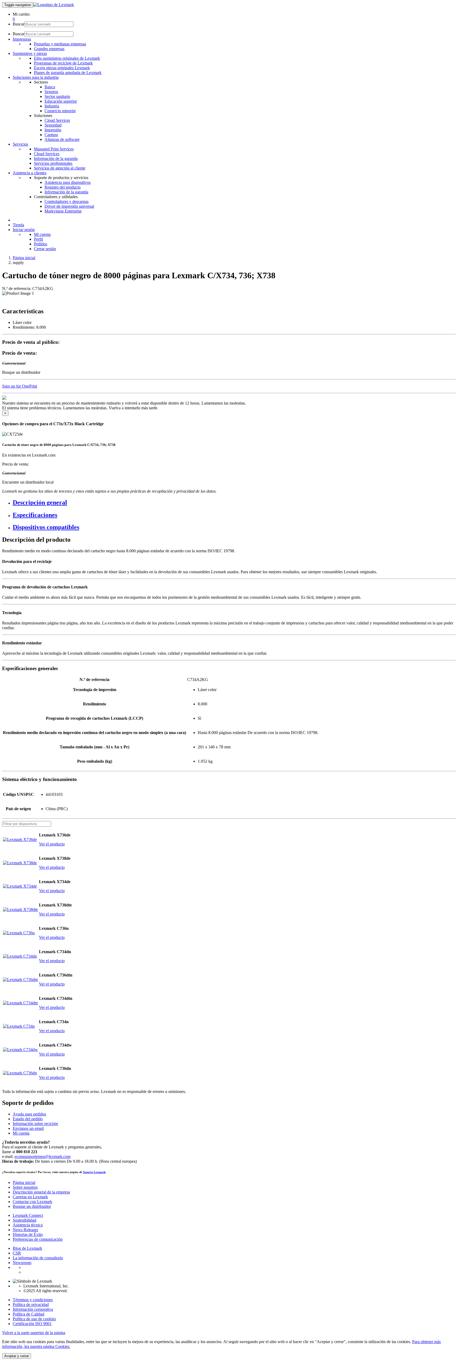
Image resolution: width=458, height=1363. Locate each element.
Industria (52, 106)
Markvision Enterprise (63, 211)
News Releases (25, 1229)
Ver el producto (52, 844)
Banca (50, 87)
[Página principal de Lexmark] (53, 4)
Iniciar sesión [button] (24, 229)
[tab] (234, 502)
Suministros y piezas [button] (30, 53)
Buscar (18, 24)
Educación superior (61, 101)
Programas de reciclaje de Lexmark (63, 63)
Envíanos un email (28, 1128)
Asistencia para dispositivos (68, 182)
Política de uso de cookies (34, 1319)
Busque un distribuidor (32, 1206)
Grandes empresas (49, 48)
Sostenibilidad (24, 1220)
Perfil (38, 239)
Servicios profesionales (53, 163)
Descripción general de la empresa (41, 1192)
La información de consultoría (38, 1258)
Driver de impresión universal (69, 206)
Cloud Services (57, 120)
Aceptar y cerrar (16, 1356)
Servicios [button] (20, 144)
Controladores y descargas (67, 201)
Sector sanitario (57, 96)
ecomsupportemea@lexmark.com (43, 1156)
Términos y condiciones (33, 1299)
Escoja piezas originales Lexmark (62, 68)
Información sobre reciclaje (35, 1123)
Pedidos (40, 244)
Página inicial (24, 257)
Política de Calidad (28, 1314)
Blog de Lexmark (27, 1248)
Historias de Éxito (28, 1234)
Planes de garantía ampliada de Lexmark (68, 72)
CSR (17, 1253)
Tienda (18, 225)
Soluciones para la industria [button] (36, 77)
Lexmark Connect (28, 1215)
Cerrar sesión (45, 248)
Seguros (51, 91)
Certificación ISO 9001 (32, 1323)
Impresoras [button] (22, 39)
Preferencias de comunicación (38, 1239)
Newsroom (22, 1262)
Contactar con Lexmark (32, 1201)
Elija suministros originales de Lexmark (67, 58)
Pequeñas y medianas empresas (60, 44)
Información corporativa (33, 1309)
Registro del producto (63, 187)
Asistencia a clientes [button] (29, 173)
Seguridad (53, 125)
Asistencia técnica (28, 1225)
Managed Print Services (54, 149)
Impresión (53, 130)
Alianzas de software (62, 139)
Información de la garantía (56, 158)
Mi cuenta (42, 234)
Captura (51, 134)
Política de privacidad (31, 1304)
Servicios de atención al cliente (59, 168)
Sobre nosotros (25, 1187)
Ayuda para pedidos (29, 1114)
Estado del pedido (28, 1119)
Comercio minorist (60, 110)
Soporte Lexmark (94, 1172)
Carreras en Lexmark (30, 1197)
